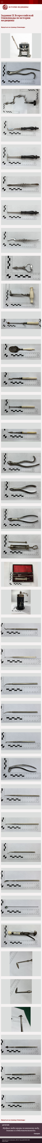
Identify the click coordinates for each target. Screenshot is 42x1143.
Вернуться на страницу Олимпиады (13, 27)
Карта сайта (5, 1141)
